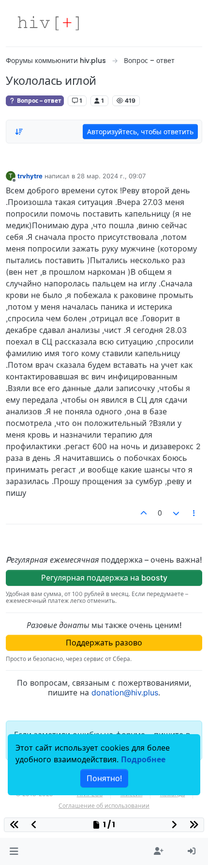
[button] (14, 851)
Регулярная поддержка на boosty (104, 577)
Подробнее (143, 759)
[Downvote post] (176, 513)
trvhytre (30, 176)
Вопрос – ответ (38, 100)
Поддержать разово (104, 642)
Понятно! (104, 778)
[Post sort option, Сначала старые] (19, 132)
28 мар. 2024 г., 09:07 (111, 176)
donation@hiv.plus (124, 692)
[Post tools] (194, 513)
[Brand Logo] (48, 23)
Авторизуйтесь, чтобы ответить (140, 131)
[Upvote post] (144, 513)
